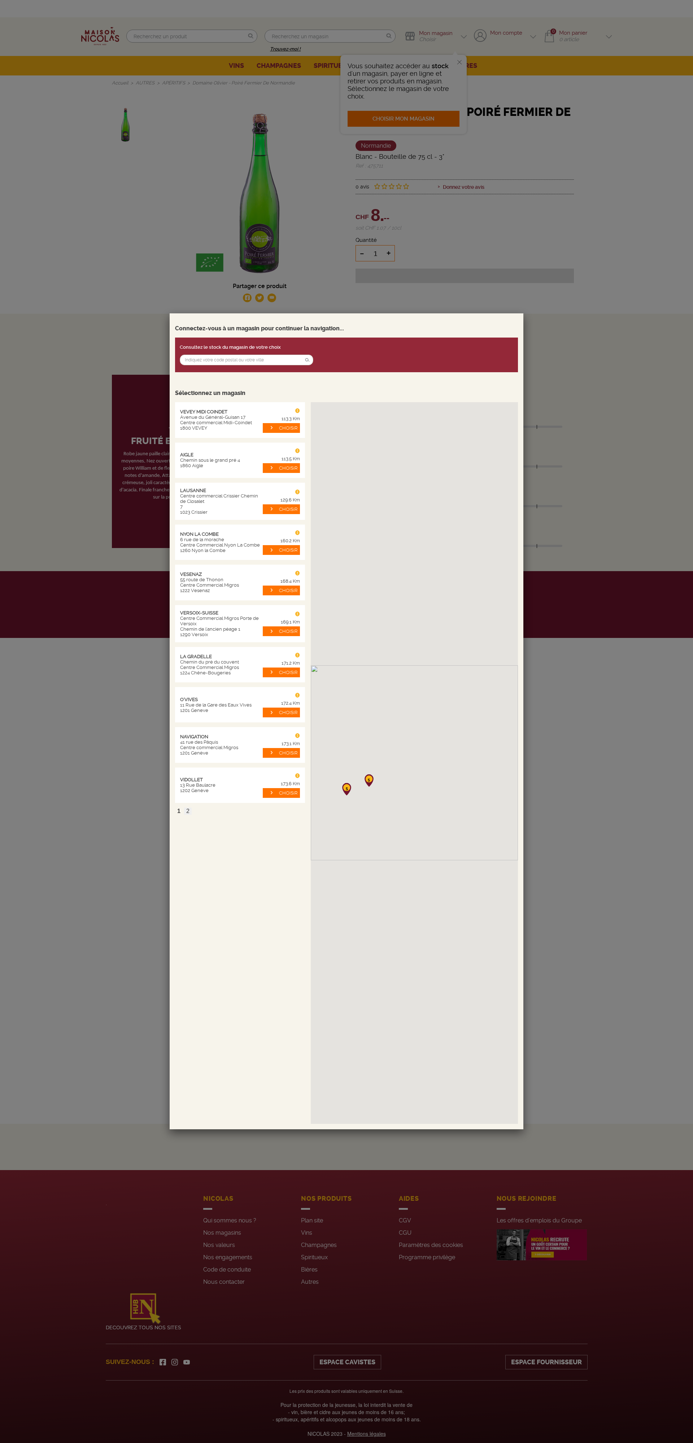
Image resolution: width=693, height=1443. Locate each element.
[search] (246, 360)
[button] (307, 360)
